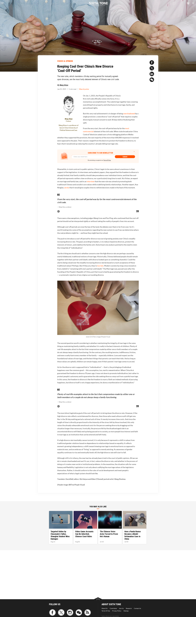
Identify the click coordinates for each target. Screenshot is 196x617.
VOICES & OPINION (65, 61)
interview (90, 181)
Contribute (113, 608)
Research (129, 608)
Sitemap (126, 611)
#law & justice (84, 89)
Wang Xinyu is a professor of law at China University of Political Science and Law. (68, 127)
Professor (68, 121)
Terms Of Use (106, 611)
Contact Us (137, 608)
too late (100, 266)
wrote (66, 188)
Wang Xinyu (64, 85)
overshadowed (129, 113)
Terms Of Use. (107, 160)
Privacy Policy (116, 611)
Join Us (121, 608)
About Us (104, 608)
